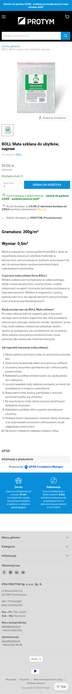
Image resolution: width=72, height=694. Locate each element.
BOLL (19, 154)
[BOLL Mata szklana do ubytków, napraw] (7, 130)
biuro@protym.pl (11, 640)
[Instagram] (10, 572)
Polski (34, 659)
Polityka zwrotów (36, 683)
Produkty (25, 679)
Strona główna (11, 46)
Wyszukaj (11, 679)
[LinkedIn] (16, 572)
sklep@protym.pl (11, 626)
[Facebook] (4, 572)
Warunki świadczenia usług (48, 679)
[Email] (23, 572)
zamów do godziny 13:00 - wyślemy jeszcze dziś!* (35, 197)
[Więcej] (42, 209)
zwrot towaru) (18, 507)
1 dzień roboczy (34, 195)
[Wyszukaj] (65, 36)
